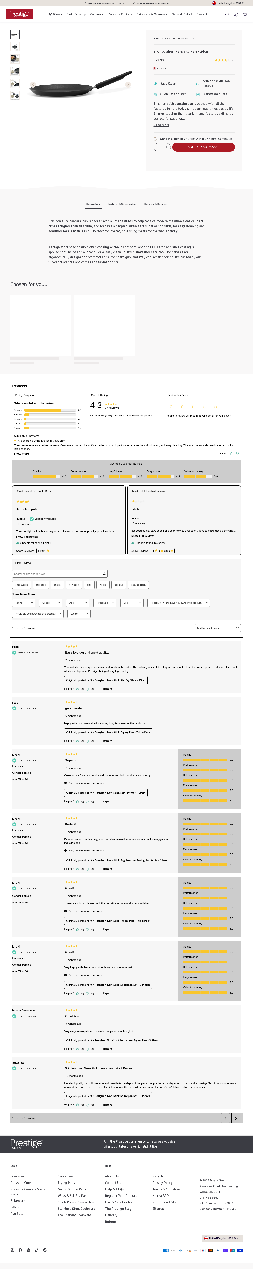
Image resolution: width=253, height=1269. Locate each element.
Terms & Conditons (166, 1189)
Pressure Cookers (120, 14)
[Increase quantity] (166, 147)
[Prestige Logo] (26, 1144)
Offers (15, 1207)
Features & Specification (122, 204)
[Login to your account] (234, 14)
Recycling (159, 1176)
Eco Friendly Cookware (74, 1215)
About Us (112, 1176)
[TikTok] (37, 1250)
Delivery (111, 1215)
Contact (202, 14)
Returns (111, 1222)
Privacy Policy (162, 1183)
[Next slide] (128, 85)
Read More (161, 125)
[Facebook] (20, 1250)
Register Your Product (121, 1196)
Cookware (97, 14)
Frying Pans (66, 1183)
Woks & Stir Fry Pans (73, 1196)
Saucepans (66, 1176)
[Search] (225, 14)
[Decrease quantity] (157, 147)
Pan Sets (16, 1214)
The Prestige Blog (118, 1209)
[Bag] (243, 14)
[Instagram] (12, 1250)
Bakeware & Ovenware (152, 14)
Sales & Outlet (182, 14)
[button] (203, 147)
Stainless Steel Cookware (76, 1209)
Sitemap (158, 1209)
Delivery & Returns (155, 204)
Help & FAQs (114, 1189)
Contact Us (113, 1183)
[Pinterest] (45, 1250)
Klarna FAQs (161, 1196)
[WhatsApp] (28, 1250)
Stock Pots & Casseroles (76, 1202)
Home (156, 38)
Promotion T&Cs (164, 1202)
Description (93, 204)
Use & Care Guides (118, 1202)
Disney (57, 14)
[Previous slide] (33, 85)
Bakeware (17, 1201)
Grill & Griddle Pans (72, 1189)
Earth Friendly (76, 14)
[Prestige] (19, 14)
